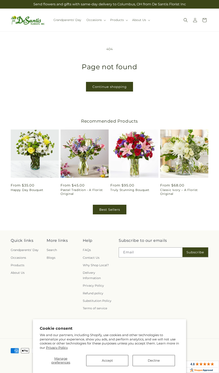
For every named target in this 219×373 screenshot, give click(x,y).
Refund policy (93, 293)
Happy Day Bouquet (27, 190)
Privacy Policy (57, 348)
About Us (18, 273)
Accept (107, 360)
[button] (96, 19)
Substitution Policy (97, 301)
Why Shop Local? (96, 265)
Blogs (51, 258)
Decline (154, 360)
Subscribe (195, 252)
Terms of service (95, 308)
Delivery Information (92, 275)
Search (52, 250)
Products (17, 265)
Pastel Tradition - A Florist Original (82, 192)
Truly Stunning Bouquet (129, 190)
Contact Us (91, 258)
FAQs (87, 250)
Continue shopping (109, 87)
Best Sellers (109, 210)
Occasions (18, 258)
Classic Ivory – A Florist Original (179, 192)
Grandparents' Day (24, 250)
